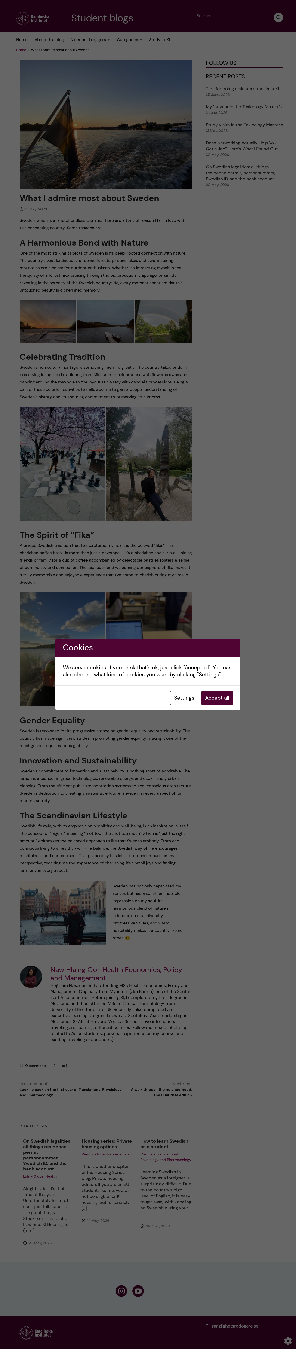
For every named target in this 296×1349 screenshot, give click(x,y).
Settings (184, 697)
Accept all (217, 697)
